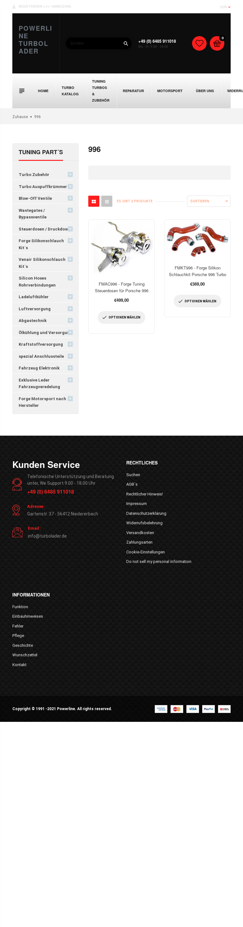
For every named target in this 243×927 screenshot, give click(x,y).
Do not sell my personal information (158, 561)
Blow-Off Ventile (35, 198)
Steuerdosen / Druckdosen (45, 229)
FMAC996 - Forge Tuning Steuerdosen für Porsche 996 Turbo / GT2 (121, 290)
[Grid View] (93, 201)
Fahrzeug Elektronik (39, 368)
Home (43, 90)
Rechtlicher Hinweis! (144, 494)
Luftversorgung (35, 308)
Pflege (18, 635)
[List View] (106, 201)
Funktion (20, 606)
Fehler (17, 626)
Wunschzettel (24, 655)
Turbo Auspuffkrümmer (43, 186)
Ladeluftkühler (34, 296)
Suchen (133, 474)
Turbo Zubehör (34, 174)
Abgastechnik (33, 320)
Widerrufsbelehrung (144, 522)
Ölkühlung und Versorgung (45, 332)
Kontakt (19, 664)
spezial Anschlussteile (41, 356)
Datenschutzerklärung (146, 513)
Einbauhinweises (27, 616)
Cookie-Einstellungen (145, 552)
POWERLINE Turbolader (36, 39)
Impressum (136, 503)
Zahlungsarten (139, 542)
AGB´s (132, 484)
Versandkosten (140, 532)
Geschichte (22, 645)
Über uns (205, 90)
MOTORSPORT (170, 90)
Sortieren (199, 201)
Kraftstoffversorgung (41, 344)
